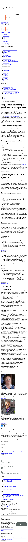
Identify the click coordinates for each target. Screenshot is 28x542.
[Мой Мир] (2, 426)
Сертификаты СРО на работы (10, 91)
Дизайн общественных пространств (12, 479)
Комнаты (5, 77)
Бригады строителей (8, 88)
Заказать (3, 540)
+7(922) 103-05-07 (5, 23)
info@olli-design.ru (8, 506)
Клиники (5, 55)
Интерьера (6, 70)
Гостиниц (5, 53)
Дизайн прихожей (7, 481)
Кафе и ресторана (7, 64)
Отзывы (5, 39)
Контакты (5, 41)
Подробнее (3, 398)
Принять (21, 524)
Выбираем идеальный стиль (10, 93)
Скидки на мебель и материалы (11, 92)
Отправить (3, 454)
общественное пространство (12, 116)
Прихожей (6, 80)
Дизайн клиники (7, 480)
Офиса (5, 52)
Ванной (5, 78)
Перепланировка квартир (9, 89)
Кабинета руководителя (9, 60)
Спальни (5, 79)
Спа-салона (6, 63)
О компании (6, 36)
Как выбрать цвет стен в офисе (11, 494)
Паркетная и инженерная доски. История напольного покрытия (13, 498)
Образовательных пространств (11, 61)
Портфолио (6, 37)
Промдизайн (6, 51)
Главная (5, 34)
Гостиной (5, 75)
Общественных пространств (10, 50)
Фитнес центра (7, 56)
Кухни (5, 74)
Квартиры (5, 71)
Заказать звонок (4, 22)
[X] (4, 426)
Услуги (5, 38)
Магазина (5, 57)
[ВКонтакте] (1, 426)
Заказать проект (4, 250)
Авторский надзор (7, 87)
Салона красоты (7, 59)
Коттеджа (5, 73)
